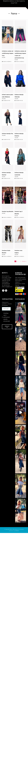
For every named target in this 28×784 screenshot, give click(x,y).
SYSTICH (17, 530)
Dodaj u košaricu (7, 61)
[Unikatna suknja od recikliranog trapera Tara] (7, 34)
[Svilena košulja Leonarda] (20, 156)
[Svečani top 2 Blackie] (20, 195)
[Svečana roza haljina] (20, 234)
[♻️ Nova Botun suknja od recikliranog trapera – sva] (20, 437)
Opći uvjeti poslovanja (20, 277)
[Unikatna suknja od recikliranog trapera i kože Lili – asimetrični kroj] (20, 34)
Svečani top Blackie (7, 211)
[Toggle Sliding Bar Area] (27, 8)
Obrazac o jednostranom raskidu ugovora (20, 284)
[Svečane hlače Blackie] (7, 234)
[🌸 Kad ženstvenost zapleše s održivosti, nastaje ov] (20, 510)
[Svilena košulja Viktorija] (20, 78)
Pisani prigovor (18, 280)
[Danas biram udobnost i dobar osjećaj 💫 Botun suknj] (20, 388)
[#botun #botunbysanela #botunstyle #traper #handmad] (20, 339)
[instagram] (6, 290)
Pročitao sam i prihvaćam (7, 317)
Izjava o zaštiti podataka (20, 279)
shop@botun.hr (8, 286)
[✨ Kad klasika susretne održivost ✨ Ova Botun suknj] (20, 461)
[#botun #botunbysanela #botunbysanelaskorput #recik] (20, 412)
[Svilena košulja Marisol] (7, 156)
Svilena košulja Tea (7, 133)
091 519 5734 (7, 285)
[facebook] (3, 290)
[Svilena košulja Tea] (7, 117)
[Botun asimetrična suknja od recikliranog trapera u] (20, 363)
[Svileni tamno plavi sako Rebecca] (7, 78)
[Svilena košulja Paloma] (20, 117)
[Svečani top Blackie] (7, 195)
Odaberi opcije (6, 100)
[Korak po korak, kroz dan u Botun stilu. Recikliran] (20, 314)
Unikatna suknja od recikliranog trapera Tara (7, 53)
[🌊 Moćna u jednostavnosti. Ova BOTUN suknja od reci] (20, 486)
